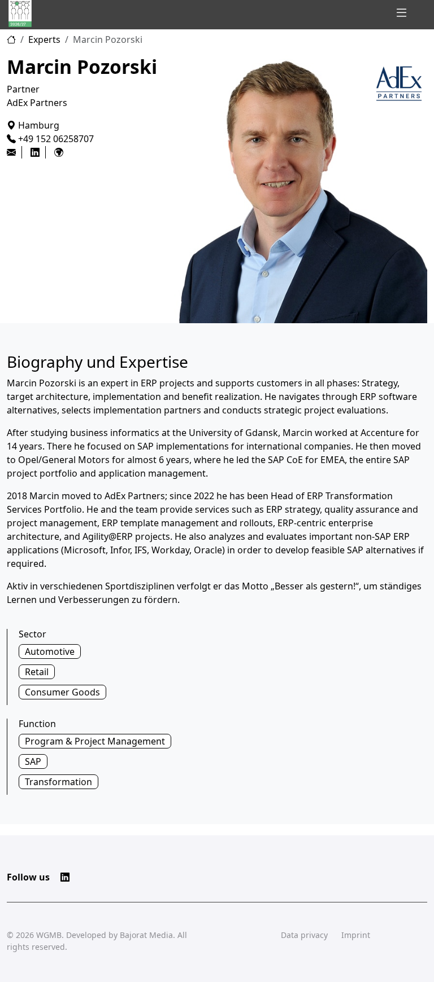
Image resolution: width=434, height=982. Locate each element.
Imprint (355, 935)
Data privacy (304, 935)
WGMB (49, 935)
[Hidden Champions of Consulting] (20, 13)
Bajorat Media (146, 935)
